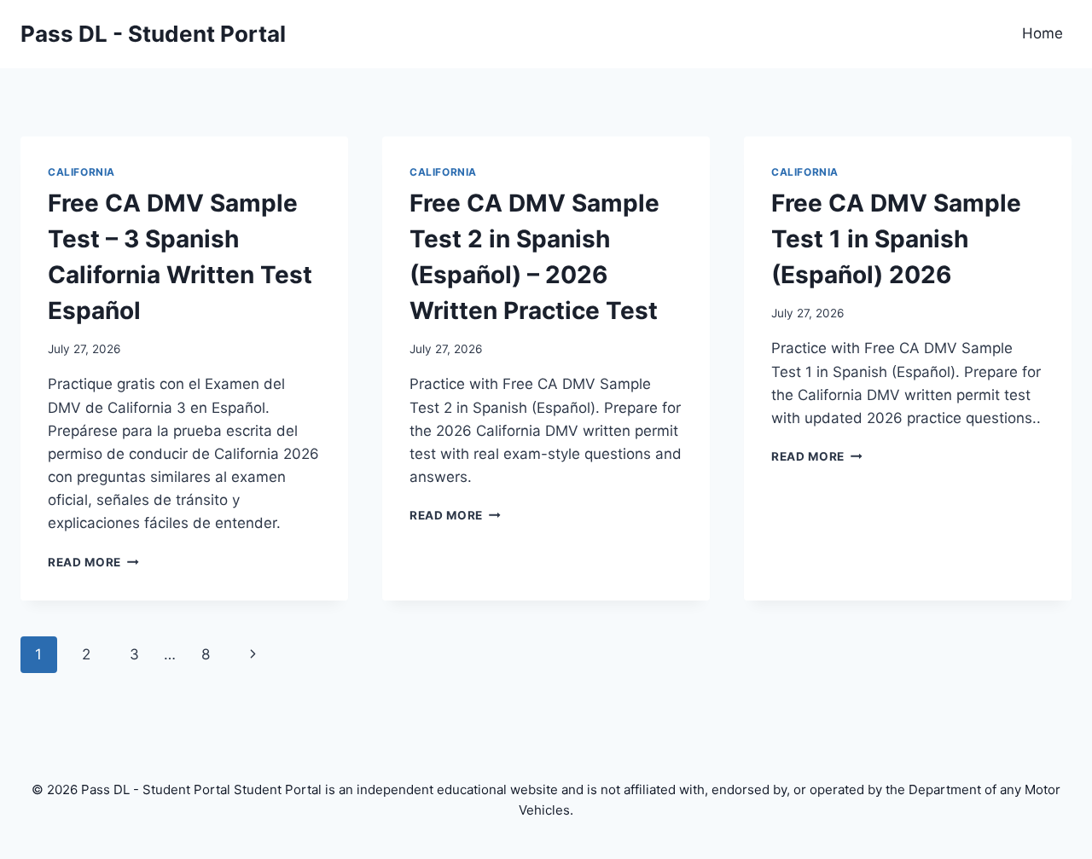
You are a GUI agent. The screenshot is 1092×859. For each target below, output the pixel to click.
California (81, 171)
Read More (93, 562)
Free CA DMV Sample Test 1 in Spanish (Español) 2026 (896, 239)
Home (1042, 33)
